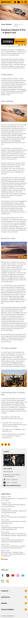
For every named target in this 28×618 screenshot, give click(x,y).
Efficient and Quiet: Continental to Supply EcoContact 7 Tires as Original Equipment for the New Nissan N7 (13, 554)
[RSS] (8, 581)
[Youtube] (13, 575)
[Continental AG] (6, 2)
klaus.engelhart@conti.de (13, 485)
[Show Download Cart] (18, 2)
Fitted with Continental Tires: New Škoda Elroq (13, 517)
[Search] (22, 2)
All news (5, 559)
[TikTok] (8, 575)
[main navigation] (25, 2)
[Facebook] (2, 575)
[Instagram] (18, 575)
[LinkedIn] (23, 575)
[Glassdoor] (2, 581)
